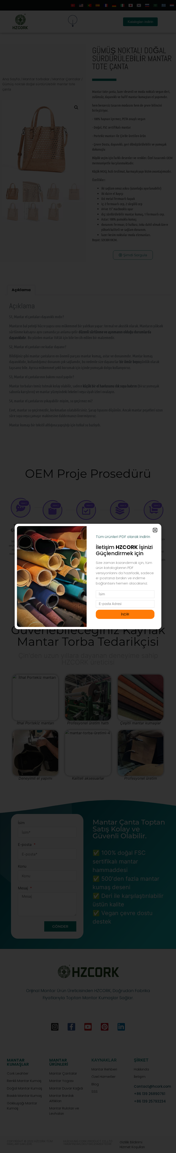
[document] (88, 576)
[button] (155, 530)
